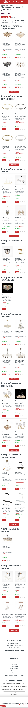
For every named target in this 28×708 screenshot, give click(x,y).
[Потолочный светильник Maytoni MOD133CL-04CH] (7, 66)
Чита (25, 689)
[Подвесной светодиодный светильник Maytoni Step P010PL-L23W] (20, 497)
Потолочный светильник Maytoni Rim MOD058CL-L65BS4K (6, 115)
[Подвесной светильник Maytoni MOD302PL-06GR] (7, 210)
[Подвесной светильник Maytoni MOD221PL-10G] (20, 66)
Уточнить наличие (6, 81)
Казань (11, 686)
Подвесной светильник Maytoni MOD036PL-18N (6, 548)
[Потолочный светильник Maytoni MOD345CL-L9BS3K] (20, 251)
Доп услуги (14, 670)
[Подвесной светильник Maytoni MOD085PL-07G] (7, 425)
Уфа (3, 691)
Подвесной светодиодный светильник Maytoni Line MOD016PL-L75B (20, 474)
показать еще (14, 91)
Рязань (11, 689)
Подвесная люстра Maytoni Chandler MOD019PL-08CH (6, 361)
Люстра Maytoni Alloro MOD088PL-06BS (7, 332)
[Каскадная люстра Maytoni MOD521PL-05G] (20, 606)
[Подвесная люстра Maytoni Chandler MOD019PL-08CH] (7, 353)
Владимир (23, 684)
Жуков (16, 692)
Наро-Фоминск (22, 691)
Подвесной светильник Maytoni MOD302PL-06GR (6, 219)
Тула (16, 689)
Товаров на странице (19, 20)
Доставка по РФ (14, 694)
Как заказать (14, 664)
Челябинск (22, 689)
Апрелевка (5, 692)
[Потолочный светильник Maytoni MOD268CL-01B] (7, 251)
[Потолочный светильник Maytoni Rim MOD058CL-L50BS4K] (7, 138)
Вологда (16, 684)
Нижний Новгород (4, 688)
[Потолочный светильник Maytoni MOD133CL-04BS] (7, 36)
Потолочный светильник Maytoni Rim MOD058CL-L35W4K (20, 146)
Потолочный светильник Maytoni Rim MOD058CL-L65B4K (20, 115)
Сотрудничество (14, 672)
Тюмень (18, 689)
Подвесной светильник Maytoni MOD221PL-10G (20, 74)
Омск (15, 688)
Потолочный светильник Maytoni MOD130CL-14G (20, 45)
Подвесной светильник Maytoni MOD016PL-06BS (20, 433)
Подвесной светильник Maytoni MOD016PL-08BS (6, 402)
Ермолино (20, 692)
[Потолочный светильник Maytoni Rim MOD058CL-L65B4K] (20, 107)
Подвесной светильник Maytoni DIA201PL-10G (20, 402)
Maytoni (4, 50)
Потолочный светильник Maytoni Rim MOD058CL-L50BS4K (6, 146)
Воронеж (19, 684)
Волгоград (12, 684)
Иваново (8, 686)
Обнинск (17, 683)
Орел (17, 688)
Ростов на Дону (24, 688)
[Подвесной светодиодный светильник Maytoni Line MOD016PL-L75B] (20, 465)
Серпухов (24, 692)
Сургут (8, 689)
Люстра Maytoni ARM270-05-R (19, 332)
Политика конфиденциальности (14, 673)
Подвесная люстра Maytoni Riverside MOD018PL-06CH (19, 361)
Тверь (14, 689)
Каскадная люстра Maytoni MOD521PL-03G (7, 613)
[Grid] (10, 17)
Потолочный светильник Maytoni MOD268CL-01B (6, 259)
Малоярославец (12, 691)
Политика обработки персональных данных (14, 675)
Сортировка (3, 20)
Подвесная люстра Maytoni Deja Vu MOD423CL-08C (6, 188)
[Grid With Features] (12, 17)
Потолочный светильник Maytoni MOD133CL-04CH (6, 74)
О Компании (14, 661)
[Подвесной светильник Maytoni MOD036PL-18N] (7, 539)
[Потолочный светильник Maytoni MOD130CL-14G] (20, 36)
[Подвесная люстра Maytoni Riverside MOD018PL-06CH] (20, 353)
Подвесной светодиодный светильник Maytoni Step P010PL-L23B (6, 506)
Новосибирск (11, 688)
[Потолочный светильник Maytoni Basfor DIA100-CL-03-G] (7, 288)
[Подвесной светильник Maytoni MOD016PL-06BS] (20, 425)
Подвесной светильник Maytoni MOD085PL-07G (6, 433)
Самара (3, 689)
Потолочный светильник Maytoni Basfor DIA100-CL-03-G (7, 296)
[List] (14, 17)
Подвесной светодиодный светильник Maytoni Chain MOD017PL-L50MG (6, 475)
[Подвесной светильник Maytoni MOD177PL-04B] (20, 180)
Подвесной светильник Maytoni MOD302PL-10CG (20, 219)
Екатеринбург (3, 686)
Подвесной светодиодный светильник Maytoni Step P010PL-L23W (20, 506)
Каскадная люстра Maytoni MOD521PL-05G (20, 613)
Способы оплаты (14, 666)
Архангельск (5, 684)
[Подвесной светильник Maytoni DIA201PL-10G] (20, 394)
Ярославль (6, 691)
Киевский (8, 692)
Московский (13, 692)
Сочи (6, 689)
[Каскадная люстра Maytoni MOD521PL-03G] (7, 606)
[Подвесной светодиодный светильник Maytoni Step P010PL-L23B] (7, 497)
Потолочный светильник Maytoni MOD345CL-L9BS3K (20, 259)
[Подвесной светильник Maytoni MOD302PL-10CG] (20, 210)
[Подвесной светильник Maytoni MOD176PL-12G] (7, 576)
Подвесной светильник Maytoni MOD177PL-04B (20, 188)
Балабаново (17, 691)
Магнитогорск (24, 686)
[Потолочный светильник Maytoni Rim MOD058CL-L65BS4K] (7, 107)
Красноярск (19, 686)
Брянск (9, 684)
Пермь (19, 688)
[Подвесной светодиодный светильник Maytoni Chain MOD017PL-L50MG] (7, 465)
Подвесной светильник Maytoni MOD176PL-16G (20, 584)
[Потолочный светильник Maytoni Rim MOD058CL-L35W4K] (20, 138)
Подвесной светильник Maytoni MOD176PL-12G (6, 584)
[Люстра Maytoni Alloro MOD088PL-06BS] (7, 324)
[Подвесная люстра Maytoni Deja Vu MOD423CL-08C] (7, 180)
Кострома (15, 686)
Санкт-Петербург (22, 683)
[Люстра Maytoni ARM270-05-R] (20, 324)
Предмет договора (14, 662)
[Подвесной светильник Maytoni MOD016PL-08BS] (7, 394)
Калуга (14, 683)
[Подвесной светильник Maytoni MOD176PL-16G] (20, 576)
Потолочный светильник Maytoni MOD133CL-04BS (6, 45)
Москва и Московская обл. (8, 683)
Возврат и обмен (14, 668)
